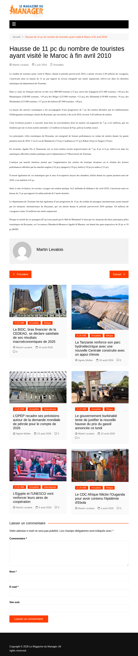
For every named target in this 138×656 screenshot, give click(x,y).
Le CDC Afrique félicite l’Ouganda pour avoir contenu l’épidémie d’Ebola (100, 498)
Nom (13, 571)
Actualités (58, 64)
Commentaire (18, 538)
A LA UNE (19, 323)
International (50, 409)
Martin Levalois (21, 64)
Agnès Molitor (85, 360)
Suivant (117, 274)
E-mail (14, 586)
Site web (14, 602)
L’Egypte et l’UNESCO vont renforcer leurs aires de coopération (33, 498)
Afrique (47, 323)
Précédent (22, 274)
